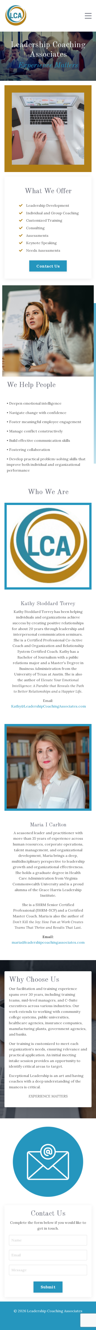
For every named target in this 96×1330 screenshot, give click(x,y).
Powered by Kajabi (48, 1318)
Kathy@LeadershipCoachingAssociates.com (48, 706)
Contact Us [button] (48, 266)
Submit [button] (48, 1286)
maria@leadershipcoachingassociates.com (48, 942)
